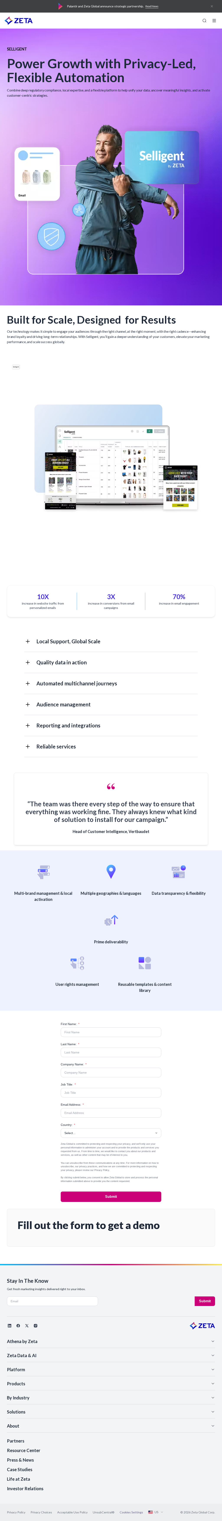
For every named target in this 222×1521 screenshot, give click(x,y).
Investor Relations (25, 1488)
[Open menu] (214, 20)
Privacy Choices (41, 1512)
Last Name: (70, 1044)
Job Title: (68, 1084)
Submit (111, 1196)
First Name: (70, 1024)
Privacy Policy (101, 1170)
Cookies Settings (131, 1512)
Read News (151, 6)
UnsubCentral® (103, 1512)
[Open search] (204, 20)
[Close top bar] (212, 6)
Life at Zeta (18, 1479)
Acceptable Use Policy (72, 1512)
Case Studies (19, 1469)
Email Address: (72, 1104)
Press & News (20, 1459)
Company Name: (74, 1064)
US (156, 1512)
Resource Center (23, 1450)
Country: (68, 1124)
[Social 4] (35, 1325)
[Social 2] (18, 1325)
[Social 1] (9, 1325)
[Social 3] (26, 1325)
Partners (15, 1440)
